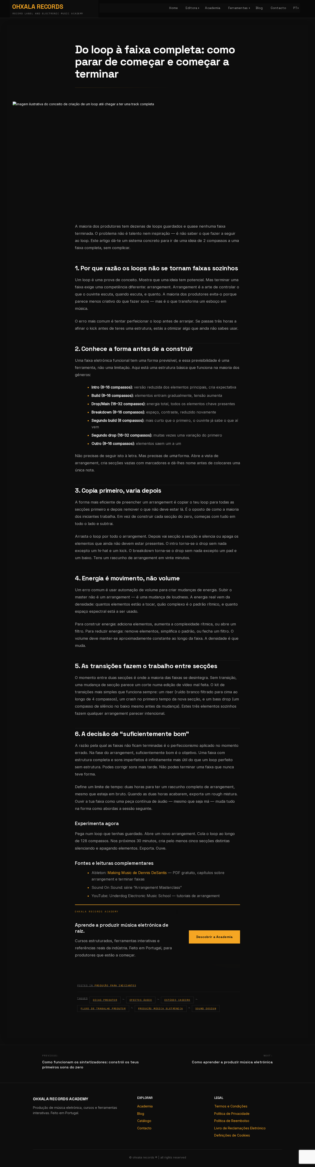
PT (295, 8)
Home (173, 8)
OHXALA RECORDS (37, 7)
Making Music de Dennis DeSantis (137, 872)
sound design (205, 1008)
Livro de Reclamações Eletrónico (240, 1128)
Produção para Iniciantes (115, 985)
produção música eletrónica (160, 1008)
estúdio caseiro (177, 999)
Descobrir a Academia (214, 937)
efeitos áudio (141, 999)
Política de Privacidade (232, 1114)
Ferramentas (238, 8)
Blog (259, 8)
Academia (212, 8)
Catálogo (144, 1121)
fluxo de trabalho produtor (103, 1008)
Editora (191, 8)
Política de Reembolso (231, 1121)
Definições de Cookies (232, 1135)
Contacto (278, 8)
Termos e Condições (230, 1106)
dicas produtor (105, 999)
